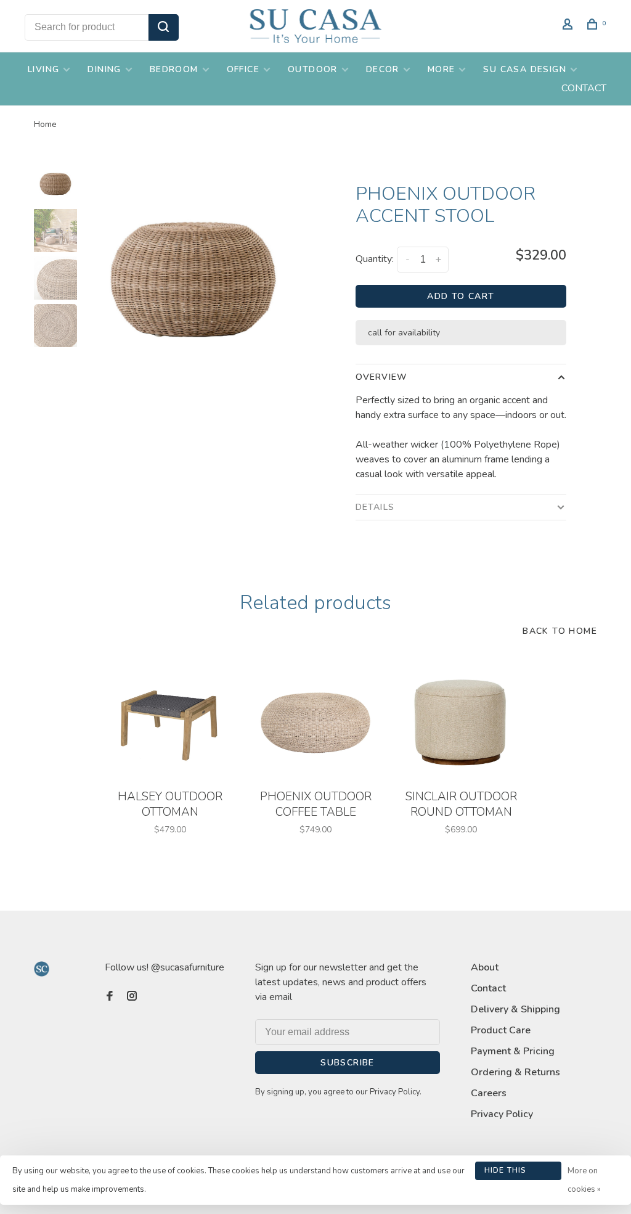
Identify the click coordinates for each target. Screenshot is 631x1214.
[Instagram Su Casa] (132, 997)
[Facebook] (110, 997)
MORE (441, 69)
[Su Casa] (41, 969)
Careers (489, 1093)
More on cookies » (584, 1180)
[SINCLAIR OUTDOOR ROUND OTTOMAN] (460, 719)
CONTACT (583, 88)
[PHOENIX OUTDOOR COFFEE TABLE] (315, 719)
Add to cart (460, 296)
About (485, 967)
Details (375, 507)
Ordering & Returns (515, 1072)
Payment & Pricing (513, 1051)
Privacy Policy (502, 1114)
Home (45, 124)
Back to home (560, 631)
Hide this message (505, 1172)
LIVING (43, 69)
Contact (488, 988)
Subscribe (347, 1062)
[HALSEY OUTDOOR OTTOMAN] (170, 719)
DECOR (382, 69)
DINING (104, 69)
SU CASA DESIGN (524, 69)
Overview (381, 377)
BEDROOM (174, 69)
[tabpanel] (193, 275)
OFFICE (243, 69)
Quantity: (375, 259)
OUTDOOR (313, 69)
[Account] (569, 26)
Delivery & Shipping (515, 1009)
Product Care (501, 1030)
